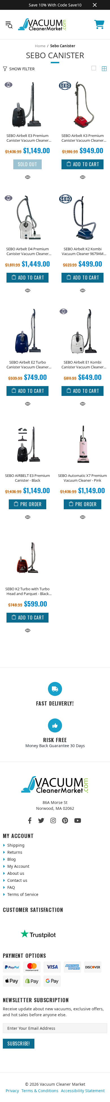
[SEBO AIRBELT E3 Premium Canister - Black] (27, 421)
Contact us (16, 880)
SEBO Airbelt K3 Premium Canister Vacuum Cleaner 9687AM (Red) (82, 138)
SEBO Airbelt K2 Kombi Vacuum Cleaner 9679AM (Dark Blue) (83, 251)
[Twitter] (41, 820)
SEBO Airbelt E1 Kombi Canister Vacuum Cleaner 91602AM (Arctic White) (82, 364)
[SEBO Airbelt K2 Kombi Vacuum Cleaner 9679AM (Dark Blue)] (82, 194)
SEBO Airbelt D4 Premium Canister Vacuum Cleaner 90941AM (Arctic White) (27, 251)
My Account (17, 866)
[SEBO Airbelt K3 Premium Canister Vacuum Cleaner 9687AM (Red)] (82, 81)
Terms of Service (22, 894)
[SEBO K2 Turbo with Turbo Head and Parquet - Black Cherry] (27, 534)
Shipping (15, 845)
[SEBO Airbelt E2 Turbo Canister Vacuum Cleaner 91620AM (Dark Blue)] (27, 308)
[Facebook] (30, 820)
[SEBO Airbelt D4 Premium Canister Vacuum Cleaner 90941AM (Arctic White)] (27, 194)
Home (40, 46)
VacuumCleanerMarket (42, 24)
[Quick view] (28, 177)
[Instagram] (53, 820)
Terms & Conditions (39, 1090)
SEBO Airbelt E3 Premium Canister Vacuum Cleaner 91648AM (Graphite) (27, 138)
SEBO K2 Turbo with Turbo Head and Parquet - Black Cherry (27, 591)
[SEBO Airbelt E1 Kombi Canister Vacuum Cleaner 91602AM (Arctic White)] (82, 308)
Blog (11, 859)
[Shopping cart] (99, 24)
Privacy (12, 1090)
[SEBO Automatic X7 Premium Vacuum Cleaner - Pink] (82, 421)
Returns (14, 852)
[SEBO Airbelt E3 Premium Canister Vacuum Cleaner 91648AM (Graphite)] (27, 81)
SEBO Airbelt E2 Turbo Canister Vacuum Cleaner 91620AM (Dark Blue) (27, 364)
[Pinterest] (65, 820)
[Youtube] (77, 820)
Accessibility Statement (83, 1090)
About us (15, 873)
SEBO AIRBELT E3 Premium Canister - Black (27, 478)
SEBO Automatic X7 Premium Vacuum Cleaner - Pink (82, 478)
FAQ (10, 887)
